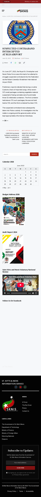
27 (15, 184)
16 (30, 178)
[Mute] (33, 293)
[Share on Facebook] (11, 62)
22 (25, 181)
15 (25, 178)
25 (5, 184)
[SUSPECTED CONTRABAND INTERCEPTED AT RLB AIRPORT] (20, 32)
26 (10, 184)
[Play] (5, 293)
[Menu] (3, 5)
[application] (20, 285)
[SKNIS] (22, 10)
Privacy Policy (18, 474)
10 (36, 175)
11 (5, 178)
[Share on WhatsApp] (15, 62)
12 (10, 178)
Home (4, 16)
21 (20, 181)
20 (15, 181)
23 (31, 181)
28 (20, 184)
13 (15, 178)
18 (5, 181)
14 (20, 178)
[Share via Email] (20, 62)
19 (10, 181)
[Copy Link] (24, 62)
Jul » (8, 188)
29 (25, 184)
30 (31, 184)
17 (36, 178)
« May (4, 188)
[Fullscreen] (36, 293)
